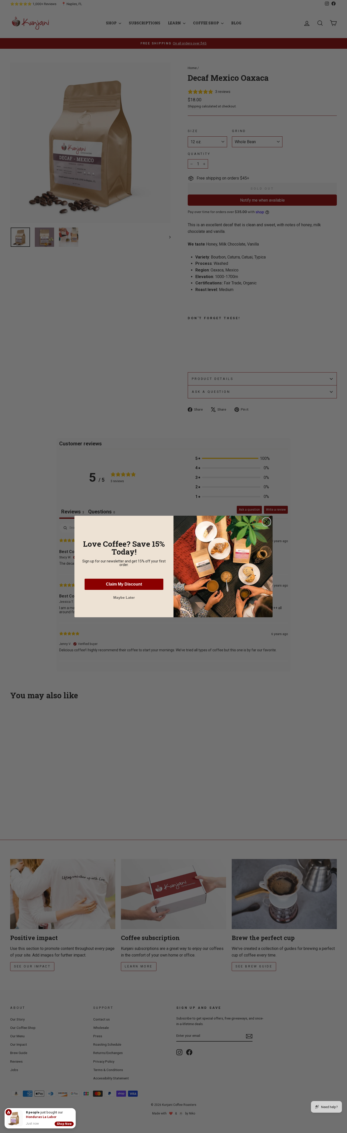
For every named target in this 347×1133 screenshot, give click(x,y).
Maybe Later (124, 597)
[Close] (74, 1109)
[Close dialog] (266, 522)
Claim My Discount (124, 584)
